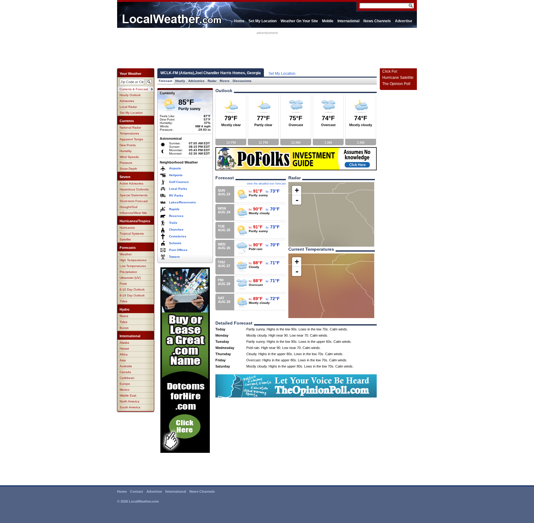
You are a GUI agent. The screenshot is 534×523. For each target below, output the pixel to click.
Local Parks (178, 188)
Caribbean (127, 378)
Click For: (390, 71)
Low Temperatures (133, 266)
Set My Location (262, 21)
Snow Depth (128, 168)
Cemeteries (177, 236)
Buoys (124, 328)
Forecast (165, 81)
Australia (126, 366)
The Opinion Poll (396, 84)
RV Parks (176, 195)
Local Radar (128, 106)
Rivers (124, 316)
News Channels (377, 21)
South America (130, 407)
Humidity (126, 151)
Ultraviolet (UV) (130, 277)
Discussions (242, 81)
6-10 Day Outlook (132, 289)
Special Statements (133, 195)
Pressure (126, 162)
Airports (175, 168)
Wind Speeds (129, 157)
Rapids (174, 209)
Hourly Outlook (130, 95)
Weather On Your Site (299, 21)
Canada (125, 372)
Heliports (176, 175)
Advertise (403, 21)
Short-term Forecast (134, 201)
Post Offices (178, 250)
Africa (124, 354)
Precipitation (128, 272)
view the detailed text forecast (266, 183)
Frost (123, 283)
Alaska (124, 342)
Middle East (128, 395)
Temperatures (129, 133)
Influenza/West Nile (133, 213)
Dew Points (128, 145)
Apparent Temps (131, 139)
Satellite (125, 239)
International (348, 21)
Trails (173, 222)
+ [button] (297, 190)
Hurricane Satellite (397, 77)
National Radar (130, 127)
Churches (176, 229)
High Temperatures (133, 260)
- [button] (297, 200)
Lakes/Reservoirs (182, 202)
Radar (212, 81)
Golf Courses (179, 182)
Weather (126, 254)
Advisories (127, 101)
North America (129, 401)
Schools (175, 243)
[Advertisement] (267, 48)
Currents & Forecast (134, 89)
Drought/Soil (128, 207)
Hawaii (124, 348)
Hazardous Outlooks (134, 189)
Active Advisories (131, 183)
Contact (136, 491)
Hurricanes (127, 227)
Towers (174, 256)
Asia (123, 360)
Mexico (124, 389)
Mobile (327, 21)
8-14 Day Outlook (132, 295)
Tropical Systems (132, 233)
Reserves (176, 216)
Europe (125, 383)
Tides (123, 301)
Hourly (180, 81)
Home (239, 21)
